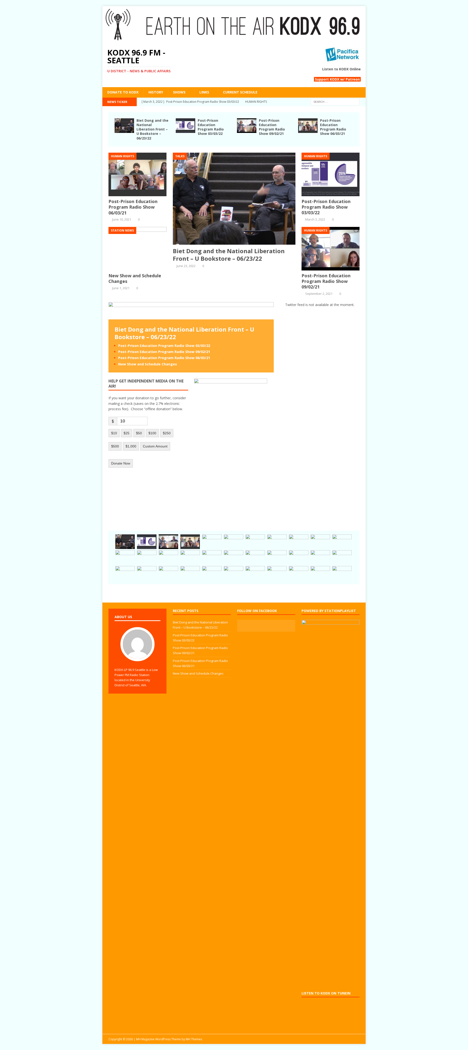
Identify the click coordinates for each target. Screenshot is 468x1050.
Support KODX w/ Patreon (337, 79)
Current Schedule (240, 92)
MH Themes (194, 1039)
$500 (115, 446)
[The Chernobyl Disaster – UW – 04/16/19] (190, 573)
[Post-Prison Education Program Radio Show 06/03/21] (308, 130)
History (155, 92)
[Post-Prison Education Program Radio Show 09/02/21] (246, 130)
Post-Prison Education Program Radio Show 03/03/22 (211, 127)
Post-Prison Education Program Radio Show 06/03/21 (333, 127)
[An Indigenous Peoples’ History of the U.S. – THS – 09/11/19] (233, 557)
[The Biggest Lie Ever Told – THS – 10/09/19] (168, 557)
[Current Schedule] (277, 541)
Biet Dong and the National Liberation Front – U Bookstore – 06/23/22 (152, 129)
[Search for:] (335, 101)
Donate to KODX (122, 92)
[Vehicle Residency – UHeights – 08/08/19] (277, 557)
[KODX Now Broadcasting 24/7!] (320, 541)
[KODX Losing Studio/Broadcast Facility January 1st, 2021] (255, 541)
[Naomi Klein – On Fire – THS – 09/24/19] (190, 557)
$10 (114, 433)
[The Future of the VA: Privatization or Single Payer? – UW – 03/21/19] (233, 573)
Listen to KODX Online (341, 69)
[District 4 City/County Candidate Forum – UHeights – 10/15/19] (146, 557)
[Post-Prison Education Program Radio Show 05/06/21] (233, 541)
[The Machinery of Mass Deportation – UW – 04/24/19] (168, 573)
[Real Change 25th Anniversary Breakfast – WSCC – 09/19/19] (212, 557)
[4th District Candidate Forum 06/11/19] (342, 557)
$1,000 (131, 446)
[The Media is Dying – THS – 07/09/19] (298, 557)
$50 (139, 433)
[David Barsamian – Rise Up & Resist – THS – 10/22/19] (125, 557)
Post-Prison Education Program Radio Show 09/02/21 (272, 127)
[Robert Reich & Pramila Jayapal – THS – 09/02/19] (255, 557)
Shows (179, 92)
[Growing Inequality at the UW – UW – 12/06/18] (342, 573)
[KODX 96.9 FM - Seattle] (234, 39)
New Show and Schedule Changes (134, 278)
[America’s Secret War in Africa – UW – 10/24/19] (342, 541)
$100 (152, 433)
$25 (126, 433)
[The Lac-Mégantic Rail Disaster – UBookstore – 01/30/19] (298, 573)
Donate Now (120, 463)
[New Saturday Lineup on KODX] (320, 573)
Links (204, 92)
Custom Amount (155, 446)
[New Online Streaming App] (255, 573)
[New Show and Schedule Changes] (137, 267)
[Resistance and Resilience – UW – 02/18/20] (298, 541)
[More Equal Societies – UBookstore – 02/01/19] (277, 573)
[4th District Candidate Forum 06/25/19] (320, 557)
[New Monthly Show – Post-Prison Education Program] (146, 573)
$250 (167, 433)
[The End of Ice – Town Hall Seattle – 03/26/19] (212, 573)
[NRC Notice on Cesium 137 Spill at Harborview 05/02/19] (125, 573)
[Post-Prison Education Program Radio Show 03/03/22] (185, 130)
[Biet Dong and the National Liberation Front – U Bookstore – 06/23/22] (124, 130)
